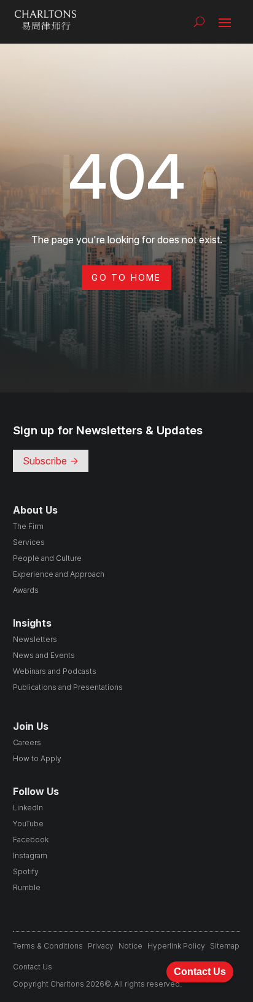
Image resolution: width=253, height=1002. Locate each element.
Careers (27, 742)
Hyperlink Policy (176, 945)
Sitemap (224, 945)
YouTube (28, 823)
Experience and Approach (58, 574)
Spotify (26, 871)
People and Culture (47, 558)
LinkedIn (28, 807)
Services (29, 542)
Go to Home (126, 277)
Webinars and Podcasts (54, 671)
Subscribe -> (51, 461)
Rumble (27, 887)
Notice (130, 945)
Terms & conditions (48, 945)
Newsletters (35, 639)
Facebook (31, 839)
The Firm (28, 526)
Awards (26, 590)
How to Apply (37, 758)
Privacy (101, 945)
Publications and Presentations (68, 687)
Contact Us (32, 966)
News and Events (44, 655)
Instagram (30, 855)
